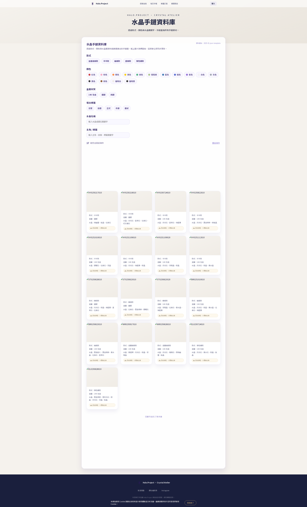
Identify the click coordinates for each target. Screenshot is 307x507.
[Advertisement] (153, 168)
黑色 (93, 81)
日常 (90, 108)
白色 (203, 74)
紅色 (93, 74)
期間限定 (174, 3)
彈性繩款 (140, 61)
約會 (118, 108)
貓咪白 (118, 81)
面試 (127, 108)
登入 (213, 3)
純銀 (112, 94)
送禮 (99, 108)
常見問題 (141, 490)
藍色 (167, 74)
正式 (108, 108)
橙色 (117, 74)
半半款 (106, 61)
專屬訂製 (164, 3)
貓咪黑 (132, 81)
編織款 (117, 61)
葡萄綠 (154, 74)
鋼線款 (128, 61)
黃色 (129, 74)
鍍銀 (103, 94)
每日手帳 (153, 3)
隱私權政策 (153, 490)
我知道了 (190, 503)
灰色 (215, 74)
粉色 (105, 74)
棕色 (105, 81)
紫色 (191, 74)
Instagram (165, 490)
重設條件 (216, 142)
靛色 (179, 74)
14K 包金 (92, 94)
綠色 (141, 74)
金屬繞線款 (93, 61)
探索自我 (143, 3)
